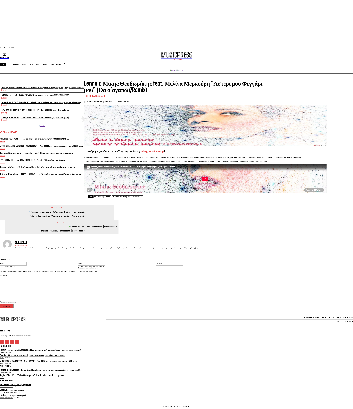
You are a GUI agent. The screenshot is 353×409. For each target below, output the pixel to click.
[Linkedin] (317, 101)
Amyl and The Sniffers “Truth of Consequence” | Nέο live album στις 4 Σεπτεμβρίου (35, 110)
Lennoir (108, 196)
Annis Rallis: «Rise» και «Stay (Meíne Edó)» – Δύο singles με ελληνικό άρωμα (32, 159)
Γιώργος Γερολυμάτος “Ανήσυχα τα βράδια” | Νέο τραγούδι (57, 216)
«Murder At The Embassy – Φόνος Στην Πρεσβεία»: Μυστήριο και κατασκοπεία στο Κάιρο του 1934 (41, 370)
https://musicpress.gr (21, 245)
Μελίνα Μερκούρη (119, 196)
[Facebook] (303, 101)
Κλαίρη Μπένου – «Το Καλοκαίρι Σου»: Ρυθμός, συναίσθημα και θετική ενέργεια (37, 167)
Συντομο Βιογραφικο (6, 387)
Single (4, 98)
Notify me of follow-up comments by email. (63, 271)
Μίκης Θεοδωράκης (135, 196)
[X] (310, 101)
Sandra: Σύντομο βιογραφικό (12, 390)
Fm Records (98, 196)
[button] (64, 64)
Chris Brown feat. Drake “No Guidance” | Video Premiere (62, 230)
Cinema (4, 90)
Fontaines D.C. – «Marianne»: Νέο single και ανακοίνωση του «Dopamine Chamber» (35, 95)
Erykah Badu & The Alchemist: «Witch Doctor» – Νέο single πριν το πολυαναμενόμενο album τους (41, 102)
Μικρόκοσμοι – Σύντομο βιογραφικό (15, 384)
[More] (323, 101)
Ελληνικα (97, 96)
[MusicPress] (85, 102)
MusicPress (98, 102)
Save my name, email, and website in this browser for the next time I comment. (25, 271)
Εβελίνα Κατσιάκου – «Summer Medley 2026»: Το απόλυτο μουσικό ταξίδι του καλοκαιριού (40, 174)
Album (4, 112)
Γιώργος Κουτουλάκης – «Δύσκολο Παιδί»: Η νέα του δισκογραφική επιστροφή (35, 117)
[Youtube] (25, 251)
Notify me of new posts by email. (87, 271)
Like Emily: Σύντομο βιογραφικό (13, 395)
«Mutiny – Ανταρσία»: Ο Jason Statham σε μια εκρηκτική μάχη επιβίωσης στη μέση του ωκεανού (42, 87)
